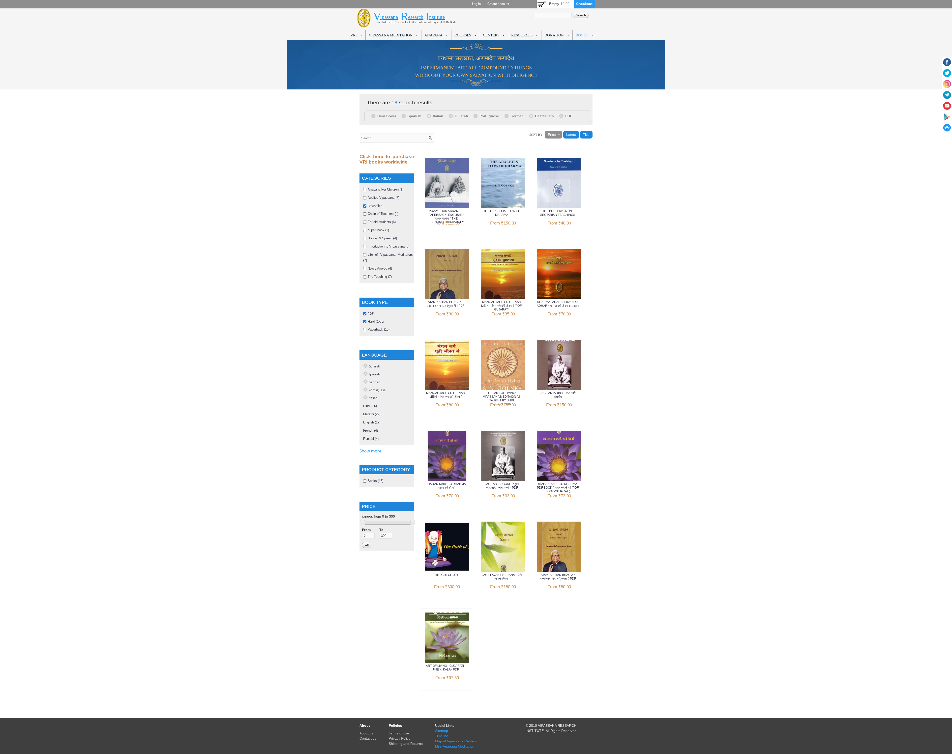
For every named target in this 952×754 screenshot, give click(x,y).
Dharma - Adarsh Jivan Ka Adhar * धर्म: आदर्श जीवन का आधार (558, 303)
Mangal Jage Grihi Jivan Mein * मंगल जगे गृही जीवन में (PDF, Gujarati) (501, 305)
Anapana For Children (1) (385, 189)
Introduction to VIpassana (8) (388, 246)
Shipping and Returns (406, 744)
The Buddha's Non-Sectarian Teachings (557, 213)
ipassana (389, 17)
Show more (370, 451)
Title (586, 135)
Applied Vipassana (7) (383, 197)
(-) (374, 115)
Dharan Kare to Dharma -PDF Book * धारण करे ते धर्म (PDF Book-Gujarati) (558, 487)
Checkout (584, 4)
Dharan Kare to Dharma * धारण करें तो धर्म (445, 485)
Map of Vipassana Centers (456, 741)
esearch (415, 17)
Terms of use (399, 733)
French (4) (370, 430)
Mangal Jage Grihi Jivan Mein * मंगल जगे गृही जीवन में (445, 394)
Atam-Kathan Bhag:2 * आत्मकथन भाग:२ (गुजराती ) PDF (557, 576)
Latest (571, 135)
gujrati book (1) (378, 230)
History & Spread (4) (382, 238)
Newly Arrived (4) (380, 268)
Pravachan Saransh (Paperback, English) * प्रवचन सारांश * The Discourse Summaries (445, 216)
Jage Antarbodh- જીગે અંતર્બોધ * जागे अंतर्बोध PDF (502, 485)
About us (366, 733)
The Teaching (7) (380, 277)
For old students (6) (382, 222)
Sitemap (441, 731)
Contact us (367, 738)
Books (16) (375, 481)
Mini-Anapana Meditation (454, 746)
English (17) (371, 422)
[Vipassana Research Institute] (364, 25)
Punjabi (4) (371, 439)
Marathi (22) (371, 414)
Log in (476, 4)
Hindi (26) (370, 406)
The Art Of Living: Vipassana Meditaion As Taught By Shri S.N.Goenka (502, 398)
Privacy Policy (399, 738)
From (366, 530)
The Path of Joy (445, 575)
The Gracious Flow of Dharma (501, 213)
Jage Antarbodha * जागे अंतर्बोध (557, 394)
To (381, 530)
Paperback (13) (378, 329)
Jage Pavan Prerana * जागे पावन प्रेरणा (502, 576)
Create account (498, 4)
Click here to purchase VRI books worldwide (386, 159)
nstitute (437, 17)
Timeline (441, 736)
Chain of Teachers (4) (383, 214)
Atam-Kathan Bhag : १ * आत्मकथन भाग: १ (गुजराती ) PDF (445, 303)
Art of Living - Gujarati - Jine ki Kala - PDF (446, 667)
